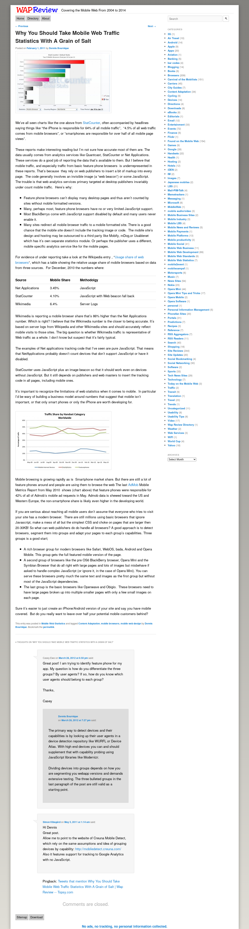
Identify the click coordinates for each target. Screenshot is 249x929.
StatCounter (91, 122)
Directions (174, 104)
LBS (170, 186)
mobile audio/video (179, 211)
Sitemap (22, 917)
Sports (172, 371)
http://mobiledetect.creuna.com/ (98, 848)
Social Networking (179, 363)
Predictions (174, 322)
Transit (172, 392)
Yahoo (171, 445)
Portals (172, 318)
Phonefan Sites (177, 314)
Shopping (174, 346)
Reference (174, 330)
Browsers (173, 75)
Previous (21, 26)
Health (171, 157)
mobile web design (131, 623)
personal (173, 305)
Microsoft (173, 202)
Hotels (171, 165)
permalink (48, 627)
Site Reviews (175, 350)
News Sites (174, 281)
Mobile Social (176, 244)
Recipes (172, 326)
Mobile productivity (179, 240)
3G (169, 34)
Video (171, 420)
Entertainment (176, 124)
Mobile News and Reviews (183, 227)
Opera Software (177, 301)
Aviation (173, 54)
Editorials (173, 116)
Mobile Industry (177, 219)
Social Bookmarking (180, 359)
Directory (33, 18)
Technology (175, 379)
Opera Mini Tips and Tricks (184, 293)
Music (171, 277)
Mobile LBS (175, 223)
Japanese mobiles (178, 182)
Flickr (171, 137)
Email (171, 120)
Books (171, 71)
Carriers (172, 83)
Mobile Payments (178, 231)
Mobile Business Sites (181, 215)
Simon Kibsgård (51, 822)
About (45, 18)
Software (173, 367)
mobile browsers (110, 623)
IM (169, 174)
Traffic (171, 387)
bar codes (174, 63)
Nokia (171, 285)
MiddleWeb (174, 207)
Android (172, 42)
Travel (171, 400)
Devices (172, 100)
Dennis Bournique (59, 48)
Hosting (172, 161)
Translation (174, 396)
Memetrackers (176, 194)
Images (172, 178)
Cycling (172, 96)
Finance (172, 132)
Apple (171, 46)
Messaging (174, 198)
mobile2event (176, 264)
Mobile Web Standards (181, 256)
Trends (172, 404)
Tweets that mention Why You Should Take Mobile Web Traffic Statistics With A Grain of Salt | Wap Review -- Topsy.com (83, 886)
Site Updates (175, 355)
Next (152, 26)
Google (172, 149)
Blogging (173, 67)
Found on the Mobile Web (183, 141)
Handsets (173, 153)
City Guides (175, 87)
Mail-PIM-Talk (176, 190)
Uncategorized (176, 408)
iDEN (171, 169)
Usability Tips (176, 416)
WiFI (170, 437)
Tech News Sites (177, 375)
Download (36, 917)
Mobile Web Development (183, 252)
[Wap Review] (37, 9)
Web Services (176, 433)
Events (172, 128)
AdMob (133, 484)
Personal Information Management (188, 309)
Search (172, 342)
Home (20, 18)
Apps (171, 50)
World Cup (174, 441)
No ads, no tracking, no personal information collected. (124, 926)
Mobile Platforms (178, 235)
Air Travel (173, 38)
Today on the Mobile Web (183, 383)
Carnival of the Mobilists (182, 79)
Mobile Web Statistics (53, 623)
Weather (172, 429)
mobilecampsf (176, 268)
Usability (173, 412)
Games (172, 145)
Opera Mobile (176, 297)
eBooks (172, 112)
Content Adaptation (89, 623)
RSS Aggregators (178, 334)
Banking (173, 59)
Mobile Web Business (181, 248)
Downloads (174, 108)
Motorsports (175, 272)
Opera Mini (174, 289)
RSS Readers (175, 338)
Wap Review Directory (181, 424)
